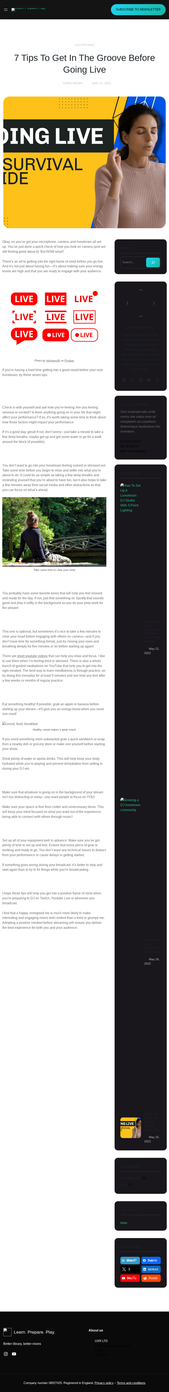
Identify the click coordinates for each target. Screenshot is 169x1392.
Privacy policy (104, 1383)
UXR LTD (101, 1341)
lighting (123, 1222)
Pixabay (69, 360)
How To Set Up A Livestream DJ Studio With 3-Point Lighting (152, 631)
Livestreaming (85, 45)
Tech (123, 1184)
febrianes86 (53, 360)
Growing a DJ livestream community (152, 945)
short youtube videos (32, 656)
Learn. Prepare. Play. (34, 1332)
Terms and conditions (131, 1383)
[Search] (153, 262)
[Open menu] (5, 9)
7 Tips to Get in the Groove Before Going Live (151, 1121)
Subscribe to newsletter (138, 9)
